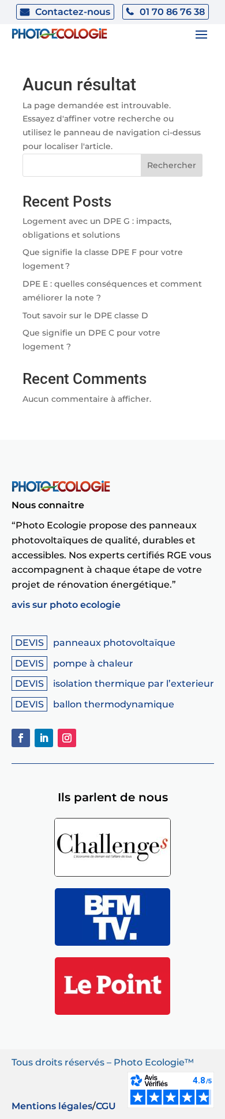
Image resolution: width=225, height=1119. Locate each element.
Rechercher (171, 165)
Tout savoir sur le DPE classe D (85, 315)
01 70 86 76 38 (172, 11)
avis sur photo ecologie (66, 604)
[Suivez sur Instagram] (67, 738)
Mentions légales (52, 1106)
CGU (106, 1106)
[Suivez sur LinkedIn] (44, 738)
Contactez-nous (72, 11)
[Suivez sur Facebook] (21, 738)
